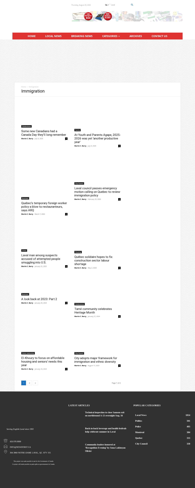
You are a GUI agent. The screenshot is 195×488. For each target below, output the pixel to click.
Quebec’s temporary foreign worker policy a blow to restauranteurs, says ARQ (44, 206)
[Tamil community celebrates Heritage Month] (97, 290)
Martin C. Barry (27, 138)
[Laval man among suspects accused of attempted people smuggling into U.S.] (44, 236)
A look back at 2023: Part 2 (39, 299)
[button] (132, 5)
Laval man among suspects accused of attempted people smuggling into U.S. (40, 259)
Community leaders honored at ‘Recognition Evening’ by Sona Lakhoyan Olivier (105, 447)
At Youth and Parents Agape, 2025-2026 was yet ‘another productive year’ (97, 138)
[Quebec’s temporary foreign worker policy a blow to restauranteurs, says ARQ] (44, 176)
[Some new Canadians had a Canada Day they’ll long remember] (44, 112)
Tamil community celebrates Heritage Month (93, 310)
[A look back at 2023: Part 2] (44, 285)
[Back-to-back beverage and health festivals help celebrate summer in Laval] (75, 431)
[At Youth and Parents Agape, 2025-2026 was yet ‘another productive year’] (97, 114)
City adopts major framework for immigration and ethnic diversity (95, 359)
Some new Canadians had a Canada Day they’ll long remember (43, 132)
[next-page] (35, 383)
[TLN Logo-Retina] (38, 15)
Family (77, 130)
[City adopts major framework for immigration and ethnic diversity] (97, 339)
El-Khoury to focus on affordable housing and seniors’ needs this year (42, 361)
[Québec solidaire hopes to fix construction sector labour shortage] (97, 237)
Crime (24, 250)
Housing (78, 252)
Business (25, 198)
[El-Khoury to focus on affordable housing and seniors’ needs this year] (44, 339)
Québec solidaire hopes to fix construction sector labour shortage (93, 260)
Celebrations (26, 126)
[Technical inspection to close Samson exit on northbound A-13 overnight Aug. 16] (75, 415)
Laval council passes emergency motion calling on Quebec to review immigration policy (97, 192)
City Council (79, 183)
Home (23, 87)
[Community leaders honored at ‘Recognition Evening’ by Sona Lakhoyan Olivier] (75, 448)
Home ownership (28, 353)
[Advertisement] (97, 61)
